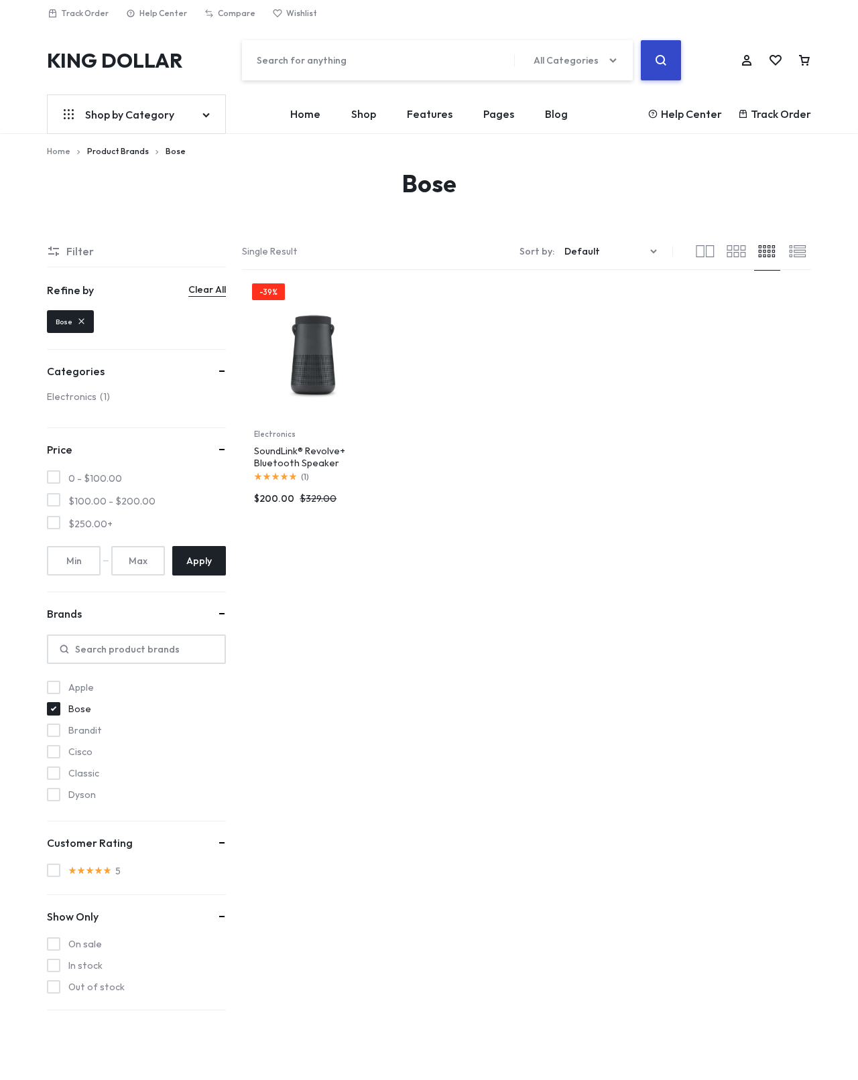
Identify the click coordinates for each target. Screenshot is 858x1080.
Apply (199, 561)
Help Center (163, 13)
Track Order (85, 13)
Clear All (207, 289)
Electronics (275, 434)
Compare (236, 13)
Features (429, 114)
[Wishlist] (775, 60)
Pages (498, 114)
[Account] (746, 60)
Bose (64, 321)
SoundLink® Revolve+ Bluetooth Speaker (299, 457)
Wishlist (301, 13)
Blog (556, 114)
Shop (363, 114)
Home (305, 114)
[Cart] (804, 60)
